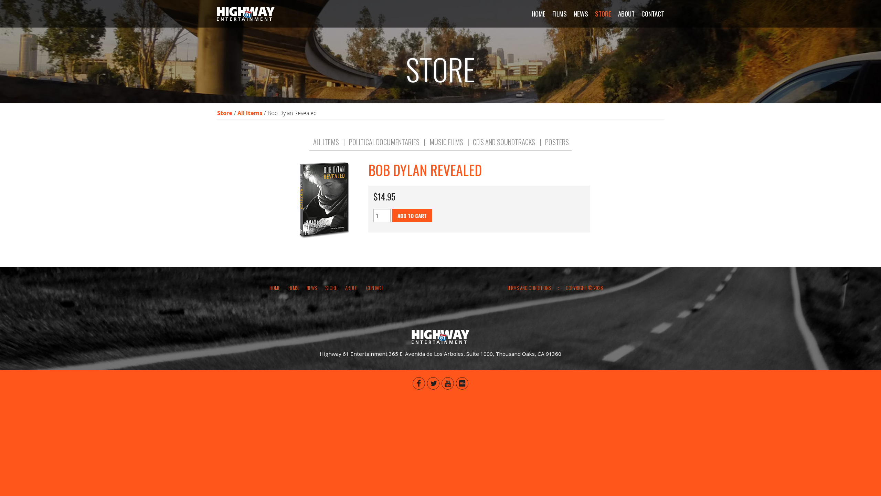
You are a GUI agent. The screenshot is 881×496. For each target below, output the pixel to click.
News (581, 14)
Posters (557, 142)
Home (538, 14)
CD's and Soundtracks (504, 142)
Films (559, 14)
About (626, 14)
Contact (652, 14)
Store (603, 14)
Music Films (446, 142)
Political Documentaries (384, 142)
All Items (249, 113)
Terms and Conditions (529, 287)
